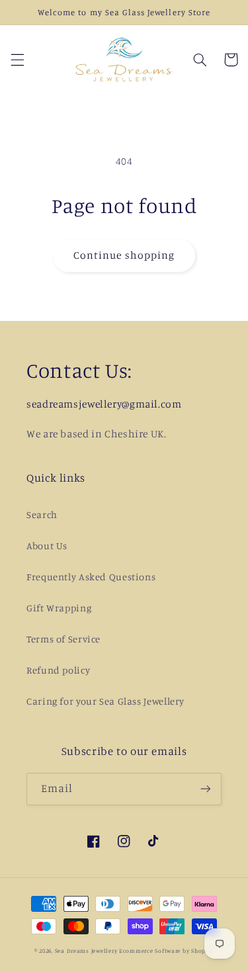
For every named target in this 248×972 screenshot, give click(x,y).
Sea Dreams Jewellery (87, 950)
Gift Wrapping (58, 607)
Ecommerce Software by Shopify (166, 950)
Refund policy (58, 670)
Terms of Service (63, 638)
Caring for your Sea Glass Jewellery (105, 701)
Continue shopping (124, 255)
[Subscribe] (205, 789)
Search (42, 514)
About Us (46, 545)
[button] (17, 59)
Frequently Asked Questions (90, 576)
